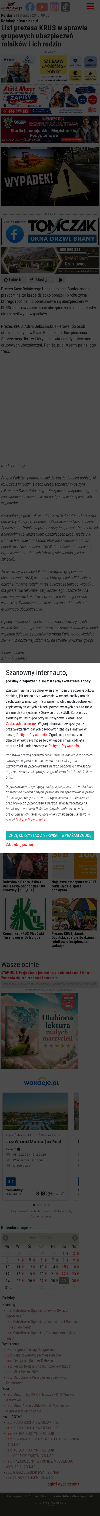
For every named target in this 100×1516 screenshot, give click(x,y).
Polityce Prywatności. (31, 820)
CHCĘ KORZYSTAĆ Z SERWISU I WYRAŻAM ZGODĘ (50, 835)
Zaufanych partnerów (21, 723)
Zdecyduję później (19, 844)
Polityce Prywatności (31, 735)
